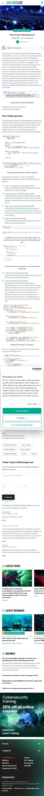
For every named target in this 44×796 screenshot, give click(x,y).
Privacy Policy (7, 788)
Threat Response (8, 757)
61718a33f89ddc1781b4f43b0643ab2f (17, 208)
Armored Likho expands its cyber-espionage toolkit (20, 675)
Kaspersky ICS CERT (9, 768)
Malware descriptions (22, 30)
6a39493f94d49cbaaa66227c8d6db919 (17, 196)
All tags (26, 757)
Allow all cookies (22, 411)
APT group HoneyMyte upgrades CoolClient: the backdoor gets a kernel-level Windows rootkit (19, 659)
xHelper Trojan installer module (23, 210)
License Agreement (32, 788)
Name (4, 485)
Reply (4, 520)
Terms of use (18, 788)
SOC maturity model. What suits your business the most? (15, 639)
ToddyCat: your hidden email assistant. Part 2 (18, 688)
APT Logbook (28, 760)
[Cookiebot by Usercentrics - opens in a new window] (32, 369)
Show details (32, 404)
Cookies (5, 790)
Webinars (5, 760)
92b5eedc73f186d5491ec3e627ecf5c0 (17, 188)
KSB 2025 (27, 766)
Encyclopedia (29, 763)
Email (25, 485)
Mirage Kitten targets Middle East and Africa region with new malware (22, 682)
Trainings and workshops (14, 633)
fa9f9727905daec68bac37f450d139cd (17, 221)
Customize (21, 418)
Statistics (5, 763)
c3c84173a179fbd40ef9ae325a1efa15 (17, 275)
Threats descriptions (9, 766)
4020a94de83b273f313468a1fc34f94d (17, 283)
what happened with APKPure (18, 83)
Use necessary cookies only (22, 425)
